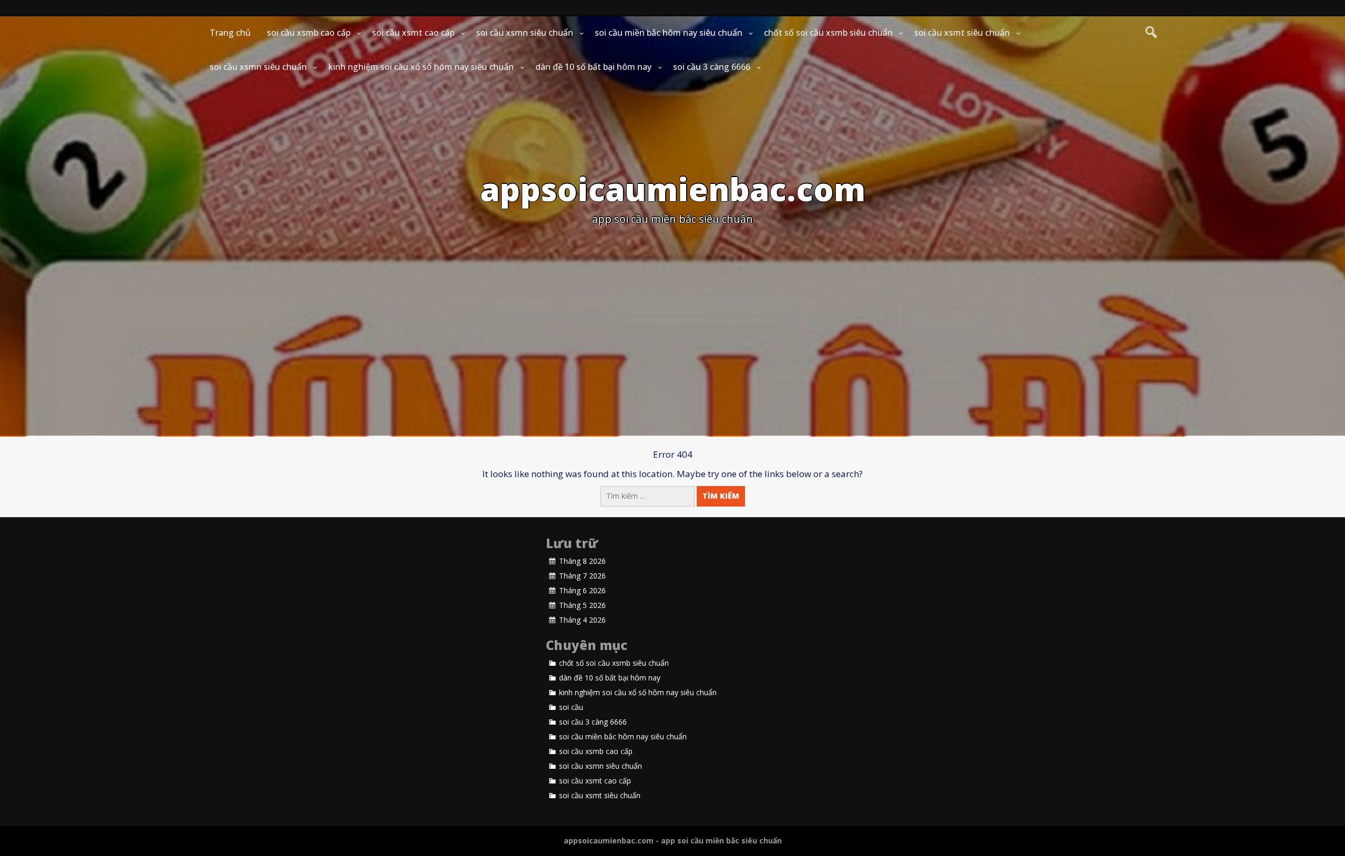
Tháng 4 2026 (582, 620)
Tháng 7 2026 (582, 576)
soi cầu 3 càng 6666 (711, 67)
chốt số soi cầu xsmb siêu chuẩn (828, 32)
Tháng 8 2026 (582, 561)
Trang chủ (230, 32)
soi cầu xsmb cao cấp (308, 32)
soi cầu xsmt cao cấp (413, 32)
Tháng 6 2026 (582, 590)
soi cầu (571, 707)
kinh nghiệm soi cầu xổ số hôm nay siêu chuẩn (421, 67)
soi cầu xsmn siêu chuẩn (524, 32)
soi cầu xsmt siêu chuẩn (962, 32)
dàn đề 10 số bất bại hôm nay (593, 67)
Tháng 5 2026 (582, 605)
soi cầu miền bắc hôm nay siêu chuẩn (668, 32)
